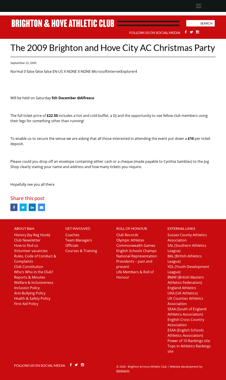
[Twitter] (192, 32)
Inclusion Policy (27, 287)
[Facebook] (186, 32)
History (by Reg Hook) (32, 234)
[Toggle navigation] (198, 6)
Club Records (127, 234)
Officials (72, 245)
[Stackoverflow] (197, 32)
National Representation (136, 256)
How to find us (26, 245)
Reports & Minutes (29, 277)
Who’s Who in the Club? (33, 272)
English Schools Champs (136, 250)
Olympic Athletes (130, 240)
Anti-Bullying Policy (29, 293)
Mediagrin (123, 371)
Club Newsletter (27, 240)
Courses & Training (81, 250)
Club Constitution (28, 266)
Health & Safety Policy (32, 298)
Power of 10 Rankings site (189, 340)
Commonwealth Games (135, 245)
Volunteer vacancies (31, 250)
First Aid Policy (26, 303)
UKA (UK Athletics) (183, 293)
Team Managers (78, 240)
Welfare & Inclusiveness (33, 282)
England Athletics (182, 287)
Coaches (72, 234)
